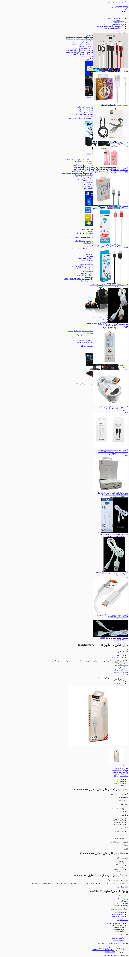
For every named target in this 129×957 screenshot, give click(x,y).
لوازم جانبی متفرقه (96, 285)
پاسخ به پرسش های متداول (115, 923)
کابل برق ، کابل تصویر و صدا (87, 258)
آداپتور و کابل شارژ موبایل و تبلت (83, 248)
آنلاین (124, 666)
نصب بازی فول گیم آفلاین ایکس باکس (77, 50)
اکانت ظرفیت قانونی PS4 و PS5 (84, 48)
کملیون (118, 655)
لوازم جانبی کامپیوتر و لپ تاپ (86, 233)
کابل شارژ (112, 657)
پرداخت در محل (120, 772)
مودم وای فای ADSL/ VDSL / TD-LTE (77, 279)
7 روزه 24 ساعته (120, 770)
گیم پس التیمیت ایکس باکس (87, 178)
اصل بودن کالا (121, 672)
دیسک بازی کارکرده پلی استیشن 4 (81, 42)
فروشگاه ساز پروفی (111, 955)
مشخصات (120, 781)
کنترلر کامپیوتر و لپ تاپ (91, 243)
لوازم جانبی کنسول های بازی (86, 107)
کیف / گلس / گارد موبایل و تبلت (84, 267)
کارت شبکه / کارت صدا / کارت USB (80, 331)
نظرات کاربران (119, 783)
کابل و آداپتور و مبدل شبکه (89, 281)
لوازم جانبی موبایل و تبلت (90, 260)
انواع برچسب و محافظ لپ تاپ (85, 241)
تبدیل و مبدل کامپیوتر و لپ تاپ (84, 237)
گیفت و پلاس (115, 22)
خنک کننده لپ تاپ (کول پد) (107, 246)
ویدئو (122, 785)
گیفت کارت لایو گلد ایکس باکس (105, 169)
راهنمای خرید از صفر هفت (119, 909)
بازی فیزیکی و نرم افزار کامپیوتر (83, 54)
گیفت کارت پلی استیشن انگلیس (83, 165)
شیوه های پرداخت (118, 916)
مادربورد (113, 325)
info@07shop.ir (110, 952)
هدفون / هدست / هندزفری (89, 271)
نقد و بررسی (120, 779)
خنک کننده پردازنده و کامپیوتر (86, 342)
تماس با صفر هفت (118, 938)
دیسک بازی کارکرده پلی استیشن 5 (81, 44)
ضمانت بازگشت (121, 670)
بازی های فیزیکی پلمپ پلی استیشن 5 (78, 39)
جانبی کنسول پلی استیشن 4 (88, 108)
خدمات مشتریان (122, 920)
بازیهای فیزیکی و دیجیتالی (111, 18)
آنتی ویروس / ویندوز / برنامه (88, 56)
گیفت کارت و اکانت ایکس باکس (83, 167)
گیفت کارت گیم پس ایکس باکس (105, 171)
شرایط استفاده (119, 927)
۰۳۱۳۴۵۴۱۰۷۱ (97, 950)
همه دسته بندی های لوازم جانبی (105, 286)
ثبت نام (113, 8)
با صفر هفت (124, 934)
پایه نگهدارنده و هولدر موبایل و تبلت (80, 265)
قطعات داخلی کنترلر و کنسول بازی (80, 118)
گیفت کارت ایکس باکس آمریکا (85, 175)
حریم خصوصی (119, 929)
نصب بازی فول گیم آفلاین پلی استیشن (77, 52)
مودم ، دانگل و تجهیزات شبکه (86, 275)
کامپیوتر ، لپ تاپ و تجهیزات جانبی (108, 26)
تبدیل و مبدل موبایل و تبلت (89, 264)
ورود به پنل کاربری (122, 6)
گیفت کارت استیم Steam (91, 180)
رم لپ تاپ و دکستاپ (94, 323)
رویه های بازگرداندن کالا (116, 925)
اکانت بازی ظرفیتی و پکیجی (87, 46)
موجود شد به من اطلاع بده (119, 662)
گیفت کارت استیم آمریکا (91, 184)
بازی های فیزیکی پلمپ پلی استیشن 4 (78, 37)
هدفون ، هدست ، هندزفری (89, 273)
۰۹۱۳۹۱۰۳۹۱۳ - (108, 950)
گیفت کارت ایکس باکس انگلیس (84, 176)
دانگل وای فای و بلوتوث (92, 277)
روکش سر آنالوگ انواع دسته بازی (82, 114)
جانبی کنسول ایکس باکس (90, 112)
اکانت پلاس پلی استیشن (92, 163)
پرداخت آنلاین (121, 668)
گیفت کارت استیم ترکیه (92, 188)
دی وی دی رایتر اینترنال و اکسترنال (80, 340)
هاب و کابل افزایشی (95, 245)
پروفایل (125, 9)
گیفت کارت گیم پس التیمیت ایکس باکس (75, 173)
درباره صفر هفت (118, 940)
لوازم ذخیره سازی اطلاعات (88, 229)
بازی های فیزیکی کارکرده (90, 40)
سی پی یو (113, 327)
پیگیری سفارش (119, 931)
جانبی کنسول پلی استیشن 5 (88, 110)
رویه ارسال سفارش (117, 914)
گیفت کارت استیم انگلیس (90, 186)
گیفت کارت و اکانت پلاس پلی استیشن (77, 159)
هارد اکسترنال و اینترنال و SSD (85, 335)
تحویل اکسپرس (121, 665)
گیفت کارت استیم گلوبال (90, 182)
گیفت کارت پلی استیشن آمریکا (85, 161)
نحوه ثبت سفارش (118, 912)
